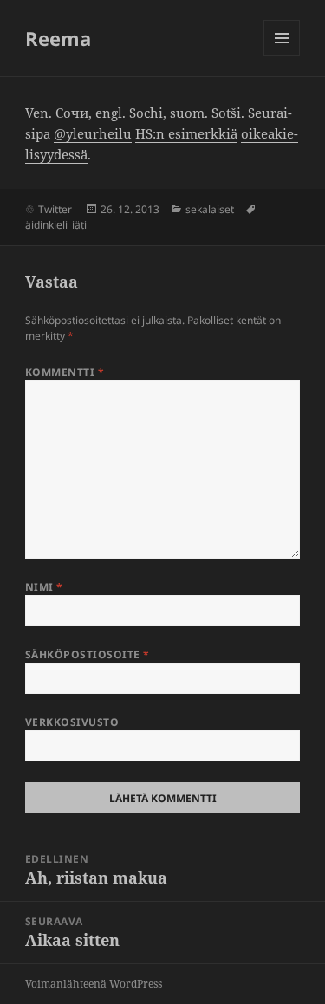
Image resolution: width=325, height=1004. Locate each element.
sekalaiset (209, 209)
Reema (58, 38)
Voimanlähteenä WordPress (93, 983)
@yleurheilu (93, 133)
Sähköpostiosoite (87, 654)
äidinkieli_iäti (56, 224)
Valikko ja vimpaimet (282, 55)
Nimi (44, 587)
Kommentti (64, 372)
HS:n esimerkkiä (186, 133)
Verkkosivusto (72, 722)
